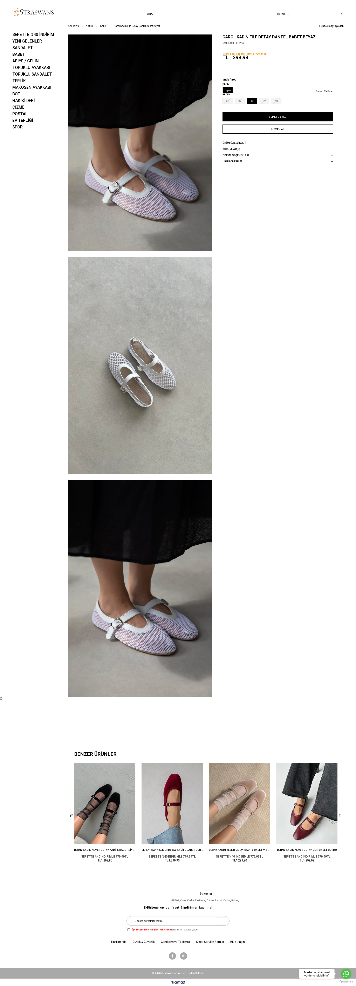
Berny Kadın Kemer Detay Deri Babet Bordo (307, 849)
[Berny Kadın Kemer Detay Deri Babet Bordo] (306, 803)
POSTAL (20, 113)
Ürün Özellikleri (234, 142)
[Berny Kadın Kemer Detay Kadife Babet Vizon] (239, 803)
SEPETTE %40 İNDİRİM (33, 34)
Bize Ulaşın (237, 941)
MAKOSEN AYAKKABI (31, 87)
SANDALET (22, 47)
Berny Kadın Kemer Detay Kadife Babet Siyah (104, 849)
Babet (234, 900)
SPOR (17, 127)
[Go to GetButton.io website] (346, 981)
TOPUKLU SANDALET (32, 74)
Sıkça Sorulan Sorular (210, 941)
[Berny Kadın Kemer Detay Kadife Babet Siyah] (104, 803)
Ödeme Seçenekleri (235, 155)
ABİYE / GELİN (25, 60)
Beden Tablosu (324, 91)
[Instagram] (183, 956)
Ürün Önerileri (232, 161)
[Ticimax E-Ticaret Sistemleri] (178, 983)
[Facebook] (172, 956)
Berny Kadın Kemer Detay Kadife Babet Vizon (239, 849)
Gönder (221, 921)
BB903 (175, 900)
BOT (16, 93)
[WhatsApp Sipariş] (1, 698)
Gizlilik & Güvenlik (144, 941)
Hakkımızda (118, 941)
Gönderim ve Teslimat (175, 941)
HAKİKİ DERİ (23, 100)
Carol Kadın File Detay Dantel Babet (201, 900)
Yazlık (226, 900)
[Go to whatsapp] (346, 974)
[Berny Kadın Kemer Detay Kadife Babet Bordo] (172, 803)
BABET (18, 54)
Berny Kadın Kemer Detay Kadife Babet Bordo (172, 849)
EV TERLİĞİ (22, 120)
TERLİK (19, 80)
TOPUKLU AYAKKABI (31, 67)
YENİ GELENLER (27, 41)
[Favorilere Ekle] (203, 43)
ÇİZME (18, 107)
